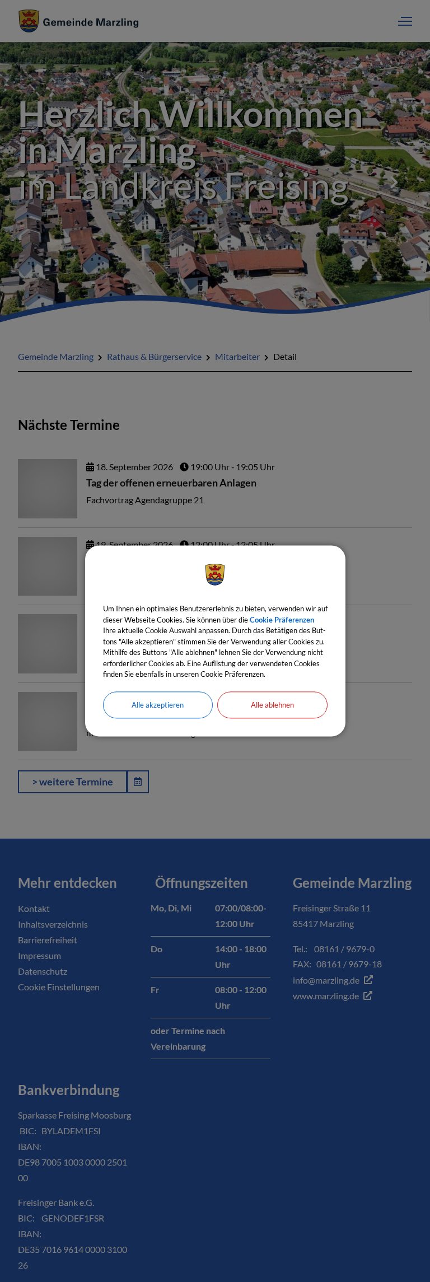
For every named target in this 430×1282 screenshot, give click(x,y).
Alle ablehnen (272, 704)
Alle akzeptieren (158, 704)
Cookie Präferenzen (282, 619)
